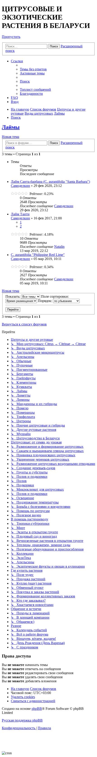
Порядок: (45, 301)
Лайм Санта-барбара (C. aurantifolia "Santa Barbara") (50, 181)
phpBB (37, 709)
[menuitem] (33, 69)
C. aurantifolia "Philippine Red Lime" (38, 255)
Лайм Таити (20, 214)
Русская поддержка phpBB (22, 720)
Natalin (59, 246)
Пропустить (11, 37)
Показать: (13, 296)
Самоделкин (20, 186)
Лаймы (11, 127)
